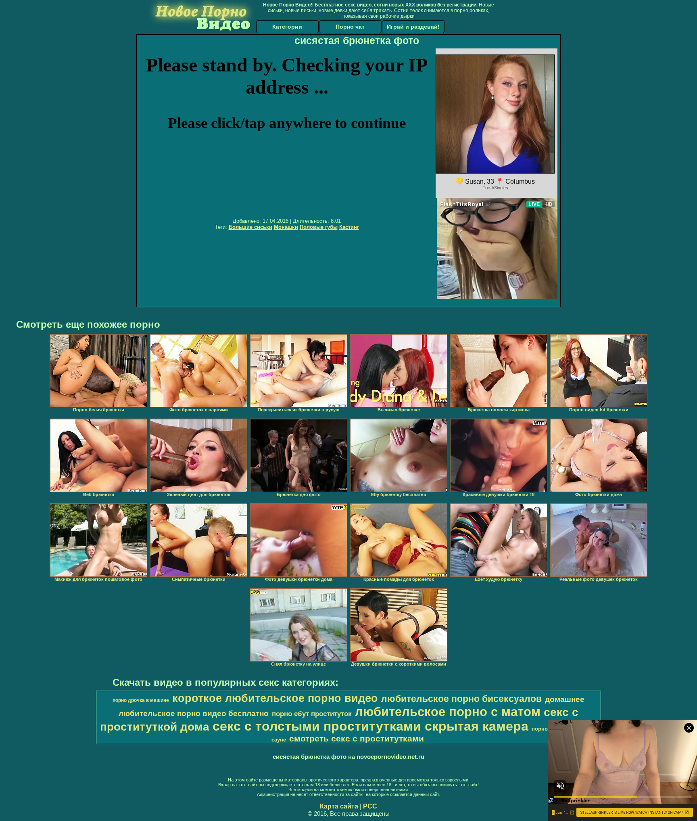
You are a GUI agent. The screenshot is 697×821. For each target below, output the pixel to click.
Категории (287, 26)
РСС (370, 806)
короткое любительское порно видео (275, 698)
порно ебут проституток (312, 714)
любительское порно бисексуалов (461, 698)
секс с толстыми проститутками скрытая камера (370, 726)
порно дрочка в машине (141, 700)
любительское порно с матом (447, 711)
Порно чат (350, 26)
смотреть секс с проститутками (356, 739)
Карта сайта (339, 806)
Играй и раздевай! (413, 26)
